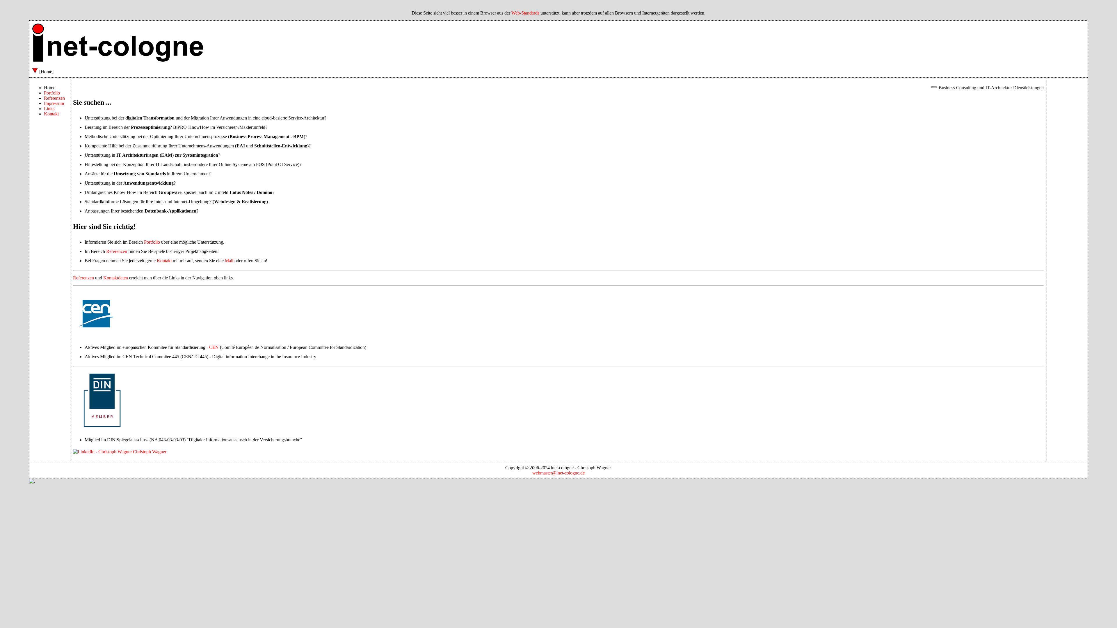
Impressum (54, 103)
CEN (214, 347)
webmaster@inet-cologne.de (558, 472)
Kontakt (51, 113)
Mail (229, 260)
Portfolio (52, 92)
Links (49, 108)
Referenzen (54, 98)
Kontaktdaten (115, 277)
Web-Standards (525, 12)
